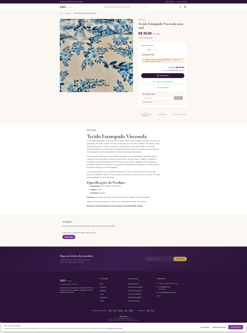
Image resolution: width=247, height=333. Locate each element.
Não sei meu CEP (148, 102)
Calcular (178, 98)
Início (61, 13)
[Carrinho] (185, 7)
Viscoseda (68, 13)
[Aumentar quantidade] (155, 49)
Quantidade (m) (147, 45)
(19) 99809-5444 (164, 287)
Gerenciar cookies (134, 301)
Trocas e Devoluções (135, 290)
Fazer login (69, 237)
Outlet (102, 301)
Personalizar (205, 327)
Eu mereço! (164, 75)
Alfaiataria (103, 290)
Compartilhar (164, 87)
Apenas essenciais (219, 327)
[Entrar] (180, 7)
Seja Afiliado (170, 1)
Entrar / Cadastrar (182, 1)
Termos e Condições (134, 294)
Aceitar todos (236, 327)
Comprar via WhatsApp (164, 82)
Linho (101, 284)
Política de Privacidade (135, 287)
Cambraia (103, 287)
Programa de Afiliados (135, 297)
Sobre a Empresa (133, 284)
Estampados (103, 297)
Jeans (102, 294)
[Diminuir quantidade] (143, 49)
